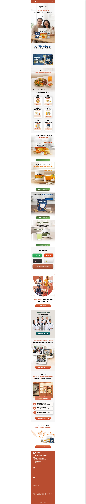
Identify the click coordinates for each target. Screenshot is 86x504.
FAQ (33, 473)
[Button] (43, 160)
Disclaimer (34, 483)
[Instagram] (41, 502)
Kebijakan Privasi (35, 481)
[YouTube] (44, 502)
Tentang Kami (35, 470)
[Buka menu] (52, 1)
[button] (43, 59)
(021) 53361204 (37, 462)
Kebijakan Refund (36, 485)
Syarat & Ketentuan (36, 480)
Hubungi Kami (35, 471)
